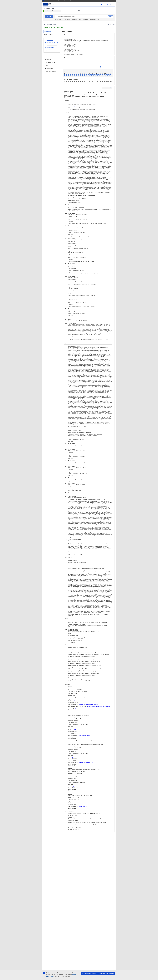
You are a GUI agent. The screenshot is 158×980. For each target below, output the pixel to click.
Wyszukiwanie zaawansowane (71, 19)
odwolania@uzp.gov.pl (75, 729)
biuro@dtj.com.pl (74, 786)
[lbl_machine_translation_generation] (78, 79)
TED (44, 24)
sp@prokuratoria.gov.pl (75, 757)
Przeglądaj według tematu (94, 19)
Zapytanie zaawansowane (83, 19)
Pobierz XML (50, 40)
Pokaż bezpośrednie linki (52, 42)
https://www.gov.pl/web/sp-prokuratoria (86, 762)
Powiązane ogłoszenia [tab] (48, 34)
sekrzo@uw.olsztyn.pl (75, 105)
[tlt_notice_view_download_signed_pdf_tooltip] (101, 67)
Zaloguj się (105, 4)
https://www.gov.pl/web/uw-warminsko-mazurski (88, 704)
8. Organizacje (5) (49, 68)
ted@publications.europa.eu (76, 802)
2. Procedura (48, 59)
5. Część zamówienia (50, 62)
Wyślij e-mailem (50, 47)
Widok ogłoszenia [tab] (47, 31)
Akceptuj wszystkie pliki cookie (89, 973)
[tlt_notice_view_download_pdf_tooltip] (64, 75)
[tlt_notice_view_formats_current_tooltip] (111, 88)
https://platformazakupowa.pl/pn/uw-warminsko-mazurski (98, 706)
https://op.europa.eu (83, 806)
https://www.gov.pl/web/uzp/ (84, 735)
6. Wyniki (47, 65)
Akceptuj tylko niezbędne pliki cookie (106, 973)
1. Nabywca (47, 56)
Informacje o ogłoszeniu (50, 71)
